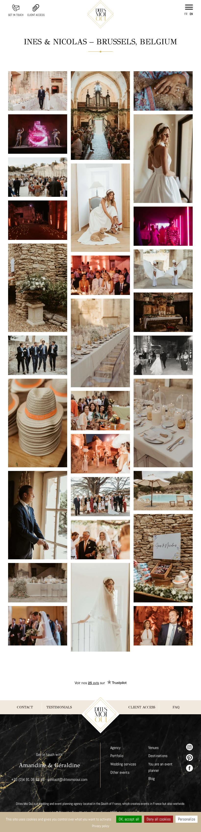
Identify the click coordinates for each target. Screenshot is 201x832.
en (191, 14)
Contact (25, 707)
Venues (153, 747)
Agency (115, 747)
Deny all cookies (159, 819)
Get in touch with (49, 754)
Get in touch (16, 15)
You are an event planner (160, 767)
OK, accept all (129, 819)
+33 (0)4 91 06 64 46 (27, 779)
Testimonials (59, 707)
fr (185, 14)
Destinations (157, 755)
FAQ (176, 707)
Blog (151, 778)
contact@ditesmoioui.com (67, 779)
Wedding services (123, 764)
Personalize (186, 819)
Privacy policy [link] (100, 826)
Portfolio (116, 755)
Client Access (36, 15)
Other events (119, 772)
